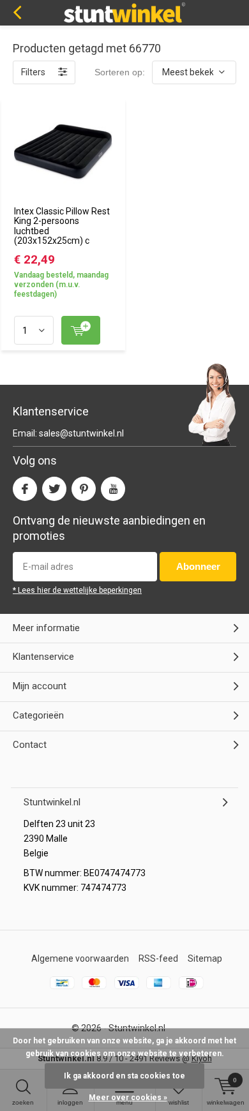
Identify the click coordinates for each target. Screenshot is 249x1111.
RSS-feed (158, 958)
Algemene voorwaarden (80, 958)
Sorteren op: (119, 72)
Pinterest (84, 489)
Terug (17, 13)
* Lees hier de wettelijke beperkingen (77, 590)
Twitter (54, 489)
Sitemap (205, 958)
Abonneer (198, 566)
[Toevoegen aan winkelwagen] (80, 330)
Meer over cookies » (128, 1097)
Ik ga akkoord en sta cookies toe (124, 1075)
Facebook (25, 489)
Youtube (113, 489)
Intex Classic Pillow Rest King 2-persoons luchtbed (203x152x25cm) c (62, 226)
